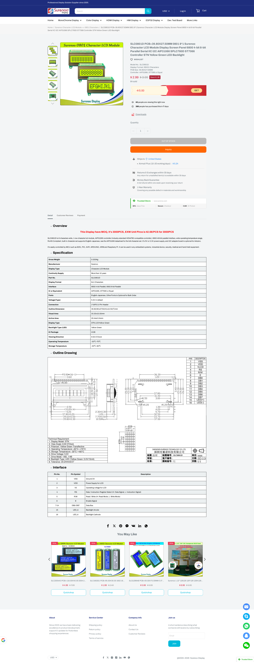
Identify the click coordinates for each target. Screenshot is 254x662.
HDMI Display (112, 20)
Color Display (92, 20)
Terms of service (96, 638)
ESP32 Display (153, 20)
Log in (183, 11)
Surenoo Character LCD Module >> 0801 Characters (77, 27)
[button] (52, 43)
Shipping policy (95, 625)
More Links (192, 20)
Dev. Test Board (174, 20)
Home (50, 20)
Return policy (94, 629)
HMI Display (132, 20)
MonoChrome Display (68, 20)
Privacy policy (95, 634)
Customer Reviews (137, 634)
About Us (133, 625)
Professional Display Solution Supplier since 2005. (68, 3)
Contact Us (133, 629)
